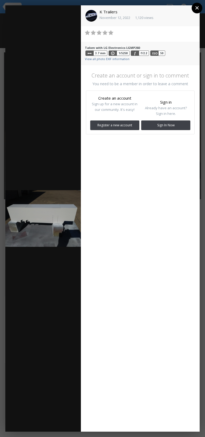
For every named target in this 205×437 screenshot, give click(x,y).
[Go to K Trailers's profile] (91, 16)
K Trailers (108, 11)
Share (63, 422)
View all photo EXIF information (107, 59)
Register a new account (114, 125)
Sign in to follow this (52, 13)
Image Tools (30, 422)
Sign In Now (166, 125)
